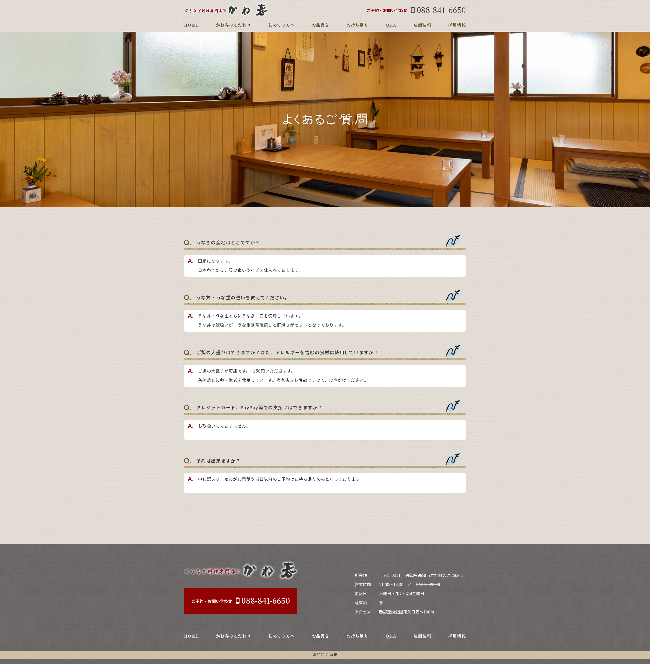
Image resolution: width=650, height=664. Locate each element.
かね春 (331, 654)
